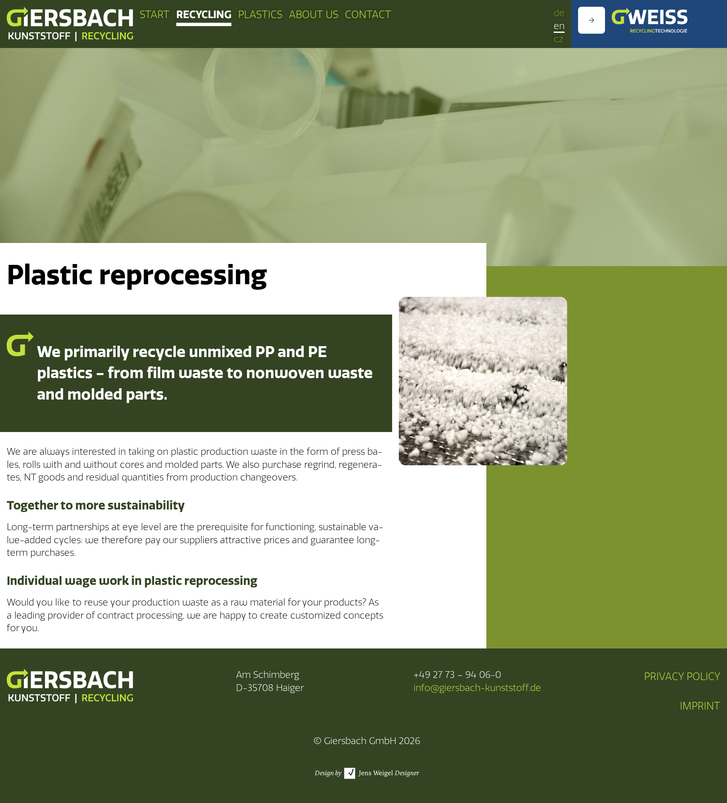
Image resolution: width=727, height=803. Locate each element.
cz (558, 39)
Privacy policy (682, 677)
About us (313, 15)
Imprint (700, 706)
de (559, 13)
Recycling (203, 14)
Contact (368, 15)
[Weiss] (649, 20)
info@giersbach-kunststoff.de (477, 688)
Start (155, 15)
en (559, 26)
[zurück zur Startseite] (70, 24)
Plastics (260, 15)
